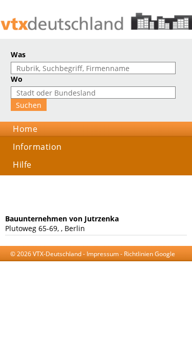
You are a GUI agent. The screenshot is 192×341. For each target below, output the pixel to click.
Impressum (103, 253)
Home (25, 128)
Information (37, 146)
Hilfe (22, 164)
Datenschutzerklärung (99, 263)
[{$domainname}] (96, 21)
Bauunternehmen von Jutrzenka (62, 218)
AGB (56, 263)
